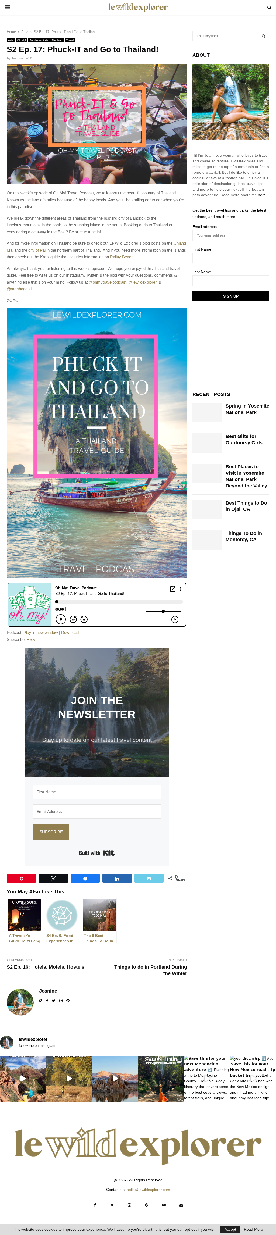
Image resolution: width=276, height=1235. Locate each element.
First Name (201, 249)
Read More (253, 1229)
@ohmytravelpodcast (107, 282)
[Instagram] (129, 1205)
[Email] (181, 1205)
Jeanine (17, 58)
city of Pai (37, 250)
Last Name (201, 272)
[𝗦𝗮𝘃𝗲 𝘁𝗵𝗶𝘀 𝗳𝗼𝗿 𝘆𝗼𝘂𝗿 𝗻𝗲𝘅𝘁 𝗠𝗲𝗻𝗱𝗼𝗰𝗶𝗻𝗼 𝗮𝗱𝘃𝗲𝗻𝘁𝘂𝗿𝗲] (207, 1079)
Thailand (57, 40)
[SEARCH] (263, 36)
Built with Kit (97, 853)
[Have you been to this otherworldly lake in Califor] (115, 1079)
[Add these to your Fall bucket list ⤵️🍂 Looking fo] (69, 1079)
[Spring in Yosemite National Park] (207, 412)
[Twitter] (112, 1205)
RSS (31, 639)
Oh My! (21, 40)
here (262, 195)
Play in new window (40, 632)
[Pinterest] (147, 1205)
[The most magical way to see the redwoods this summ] (161, 1079)
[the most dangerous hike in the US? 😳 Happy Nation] (23, 1079)
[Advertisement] (232, 345)
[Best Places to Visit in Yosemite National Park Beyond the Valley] (207, 473)
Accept (230, 1229)
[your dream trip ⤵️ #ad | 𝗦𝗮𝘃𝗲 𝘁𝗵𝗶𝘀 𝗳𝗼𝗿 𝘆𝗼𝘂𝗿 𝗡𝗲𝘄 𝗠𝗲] (253, 1079)
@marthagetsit (20, 289)
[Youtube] (164, 1205)
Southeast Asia (38, 40)
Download (70, 632)
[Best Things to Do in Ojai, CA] (207, 509)
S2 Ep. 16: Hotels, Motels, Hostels (45, 967)
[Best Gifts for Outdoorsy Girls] (207, 443)
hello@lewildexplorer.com (148, 1189)
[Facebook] (95, 1205)
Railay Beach (121, 257)
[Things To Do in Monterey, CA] (207, 540)
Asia (10, 40)
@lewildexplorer (142, 282)
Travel (70, 40)
